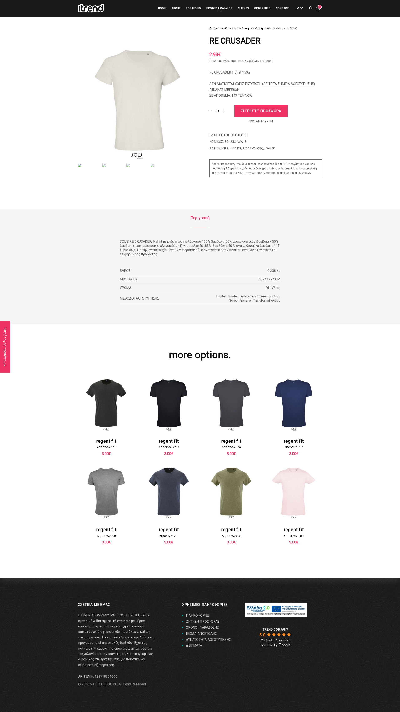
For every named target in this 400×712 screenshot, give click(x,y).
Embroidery (247, 296)
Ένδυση (258, 28)
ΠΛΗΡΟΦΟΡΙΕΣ (198, 615)
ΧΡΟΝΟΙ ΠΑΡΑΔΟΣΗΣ (202, 628)
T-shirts (270, 28)
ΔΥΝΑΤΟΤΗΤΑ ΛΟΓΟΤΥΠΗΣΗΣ (208, 640)
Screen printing (269, 296)
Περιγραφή (200, 218)
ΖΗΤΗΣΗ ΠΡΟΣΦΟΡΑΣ (202, 621)
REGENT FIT (106, 441)
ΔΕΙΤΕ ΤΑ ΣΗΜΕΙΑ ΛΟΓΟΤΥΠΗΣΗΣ (288, 84)
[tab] (200, 218)
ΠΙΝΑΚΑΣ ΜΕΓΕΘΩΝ (224, 90)
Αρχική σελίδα (219, 28)
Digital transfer (227, 296)
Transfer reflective (266, 300)
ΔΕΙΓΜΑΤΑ (194, 645)
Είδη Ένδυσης (241, 28)
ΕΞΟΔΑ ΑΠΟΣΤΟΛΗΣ (201, 634)
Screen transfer (240, 300)
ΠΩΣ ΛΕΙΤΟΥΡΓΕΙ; (261, 121)
